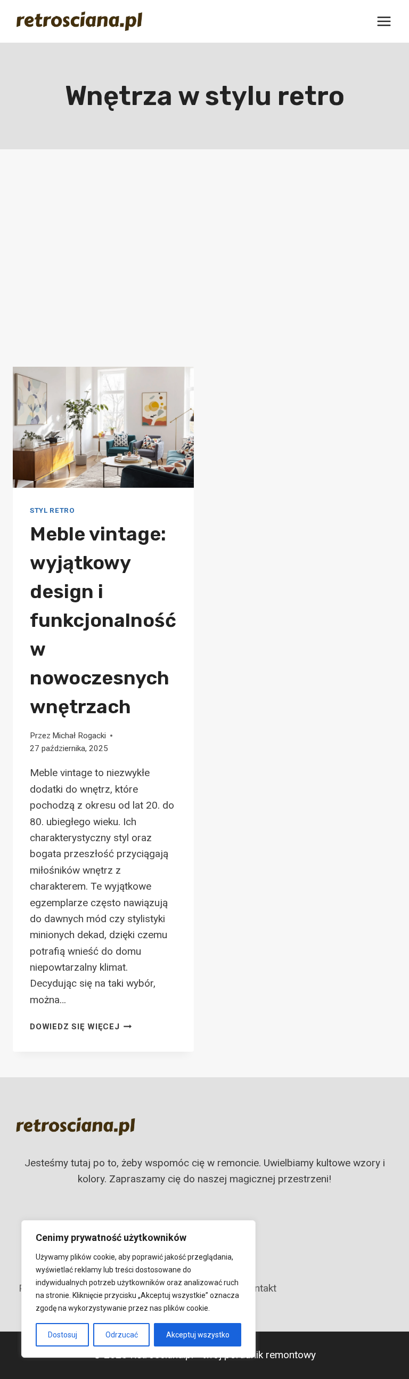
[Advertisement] (204, 266)
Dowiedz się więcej (81, 1026)
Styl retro (52, 510)
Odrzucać (121, 1334)
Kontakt (259, 1288)
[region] (138, 1289)
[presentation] (103, 427)
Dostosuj (62, 1334)
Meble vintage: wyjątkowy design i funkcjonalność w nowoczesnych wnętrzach (103, 620)
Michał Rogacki (79, 735)
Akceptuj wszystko (198, 1334)
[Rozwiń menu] (383, 21)
